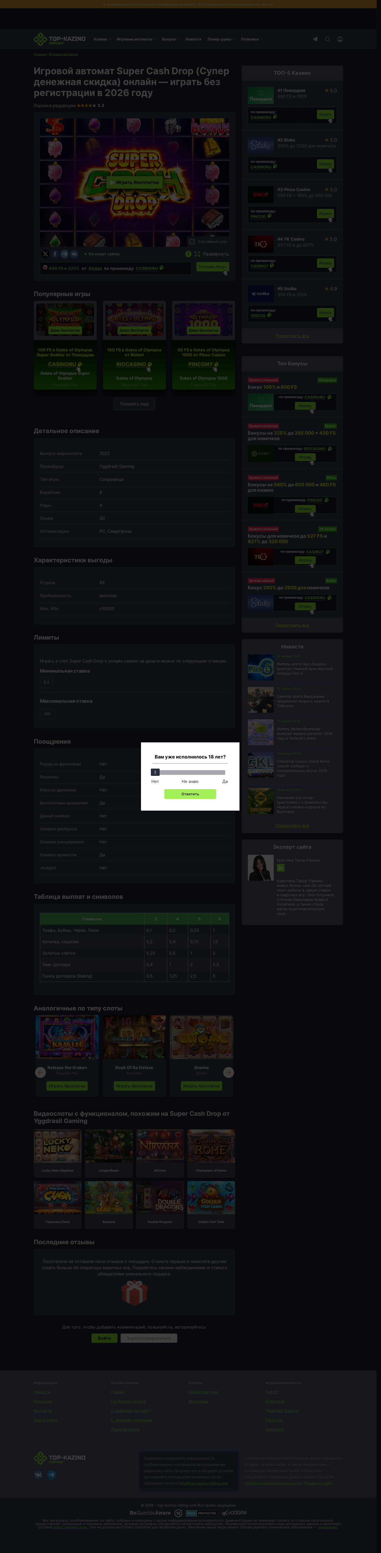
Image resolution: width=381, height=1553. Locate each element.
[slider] (155, 772)
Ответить (190, 794)
